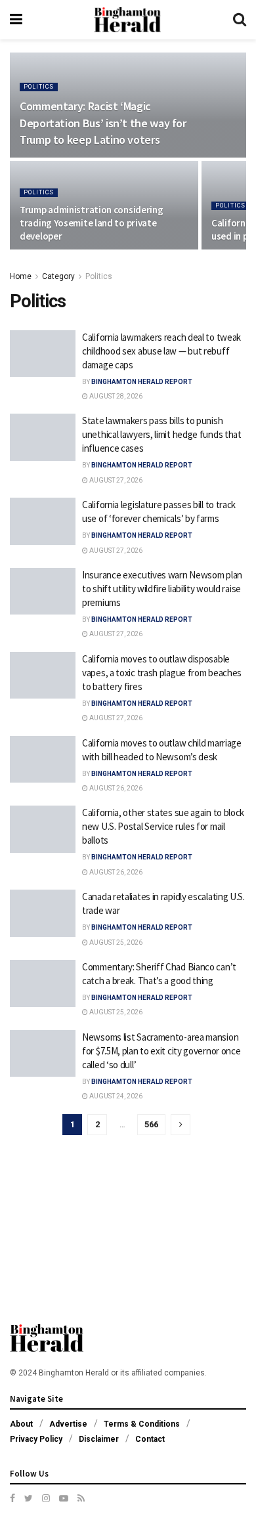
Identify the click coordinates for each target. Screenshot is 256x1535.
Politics (39, 86)
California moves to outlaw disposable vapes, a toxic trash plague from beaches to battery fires (162, 673)
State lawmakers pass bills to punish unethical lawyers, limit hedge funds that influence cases (162, 434)
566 (151, 1124)
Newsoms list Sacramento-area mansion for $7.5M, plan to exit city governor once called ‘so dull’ (161, 1051)
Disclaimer (99, 1439)
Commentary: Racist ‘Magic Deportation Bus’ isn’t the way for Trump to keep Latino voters (103, 122)
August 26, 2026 (115, 788)
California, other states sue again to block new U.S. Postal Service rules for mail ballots (163, 826)
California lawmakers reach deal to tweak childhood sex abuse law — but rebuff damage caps (161, 351)
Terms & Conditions (142, 1424)
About (21, 1424)
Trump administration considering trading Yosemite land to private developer (91, 223)
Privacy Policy (36, 1439)
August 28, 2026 (115, 396)
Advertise (68, 1424)
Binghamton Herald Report (141, 381)
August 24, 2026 (115, 1096)
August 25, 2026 (115, 942)
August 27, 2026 (115, 480)
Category (58, 276)
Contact (150, 1439)
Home (21, 276)
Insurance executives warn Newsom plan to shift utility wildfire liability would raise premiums (162, 589)
